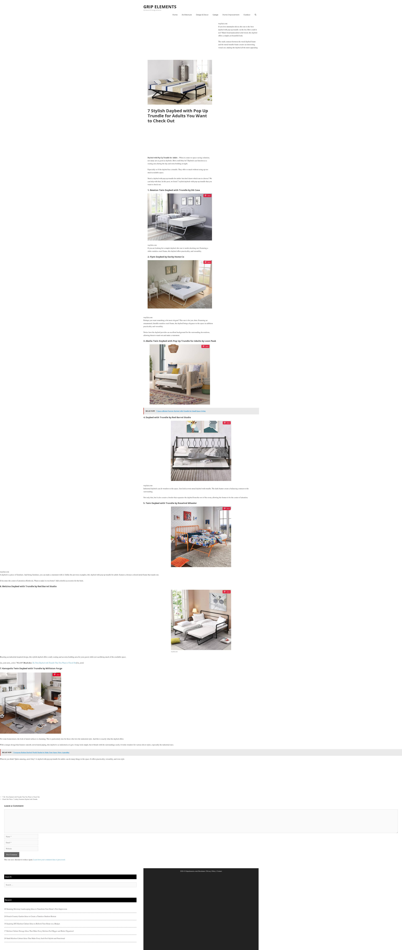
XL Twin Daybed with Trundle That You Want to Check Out (54, 663)
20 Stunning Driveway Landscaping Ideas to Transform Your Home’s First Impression (35, 909)
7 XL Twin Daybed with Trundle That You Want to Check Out (21, 797)
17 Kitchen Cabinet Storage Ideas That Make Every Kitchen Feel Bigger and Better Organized (39, 931)
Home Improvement (230, 15)
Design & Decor (202, 15)
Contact (219, 871)
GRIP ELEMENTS (159, 7)
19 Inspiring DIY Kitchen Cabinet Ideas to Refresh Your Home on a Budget (32, 923)
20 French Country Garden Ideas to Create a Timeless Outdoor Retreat (30, 916)
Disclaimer (201, 871)
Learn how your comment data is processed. (49, 859)
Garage (215, 15)
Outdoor (247, 15)
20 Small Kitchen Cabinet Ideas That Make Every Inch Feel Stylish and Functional (34, 938)
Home (175, 15)
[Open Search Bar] (255, 15)
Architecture (187, 15)
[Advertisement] (179, 39)
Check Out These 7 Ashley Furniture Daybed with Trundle (19, 799)
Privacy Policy (211, 871)
